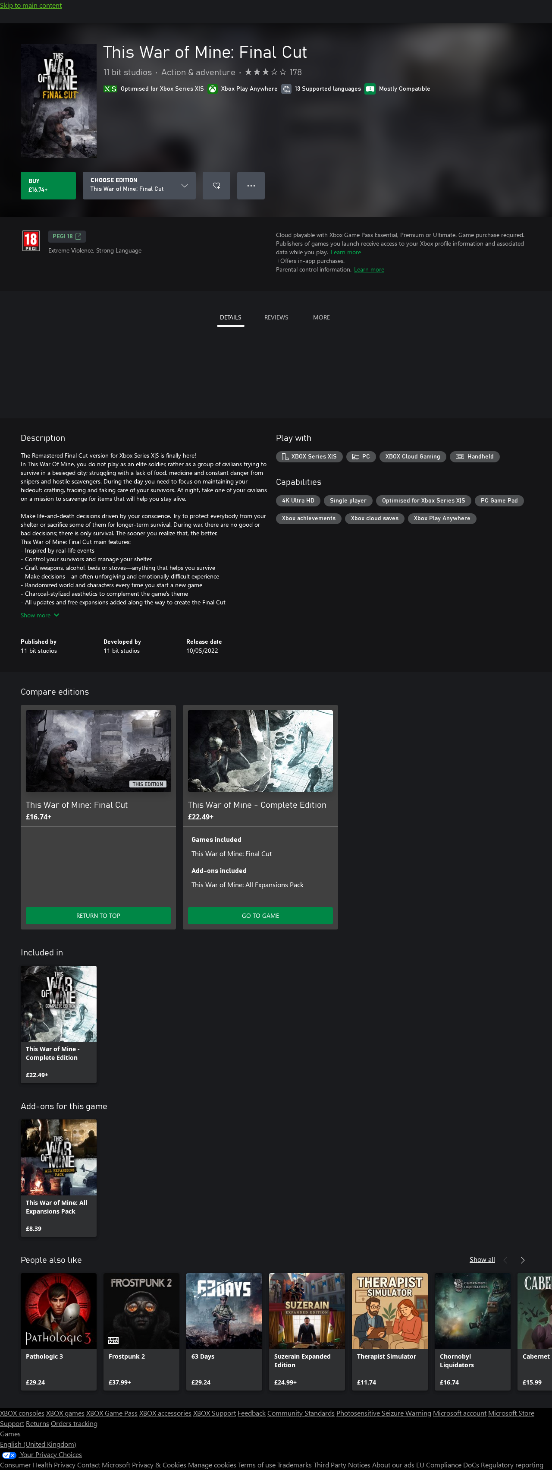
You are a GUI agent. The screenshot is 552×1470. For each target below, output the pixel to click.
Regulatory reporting (512, 1464)
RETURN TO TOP (98, 915)
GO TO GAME (260, 915)
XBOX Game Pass (112, 1412)
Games (10, 1433)
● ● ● (251, 185)
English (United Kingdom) (38, 1443)
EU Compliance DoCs (447, 1464)
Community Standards (301, 1412)
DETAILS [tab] (230, 317)
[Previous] (505, 1260)
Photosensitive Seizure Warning (383, 1412)
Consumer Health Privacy (37, 1464)
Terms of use (257, 1464)
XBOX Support (214, 1412)
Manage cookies (212, 1464)
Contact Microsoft (103, 1464)
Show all (482, 1259)
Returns (37, 1423)
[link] (59, 1024)
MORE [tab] (321, 317)
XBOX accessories (165, 1412)
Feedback (252, 1412)
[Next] (522, 1260)
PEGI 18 (63, 237)
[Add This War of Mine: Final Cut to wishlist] (216, 185)
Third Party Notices (342, 1464)
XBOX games (65, 1412)
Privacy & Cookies (159, 1464)
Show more (35, 615)
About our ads (393, 1464)
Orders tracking (74, 1423)
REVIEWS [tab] (276, 317)
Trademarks (294, 1464)
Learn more (346, 252)
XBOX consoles (22, 1412)
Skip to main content (31, 4)
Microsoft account (459, 1412)
